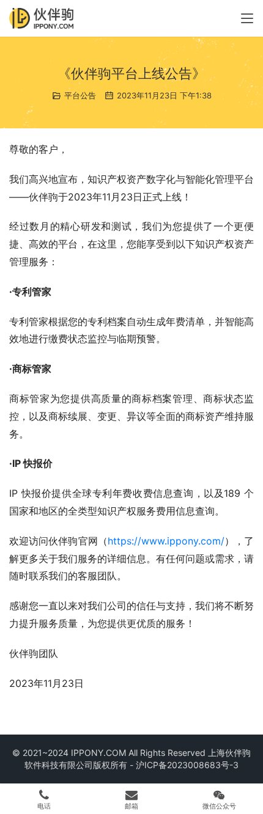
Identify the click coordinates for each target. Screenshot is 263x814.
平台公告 (80, 95)
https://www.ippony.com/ (166, 541)
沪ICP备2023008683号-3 (187, 765)
